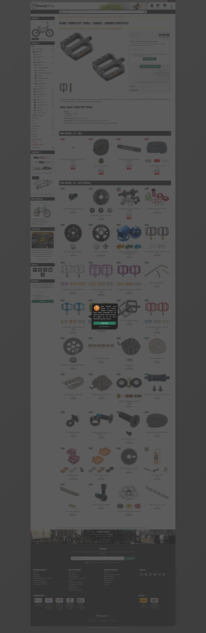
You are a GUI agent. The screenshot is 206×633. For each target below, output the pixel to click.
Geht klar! (104, 323)
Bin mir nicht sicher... (104, 326)
